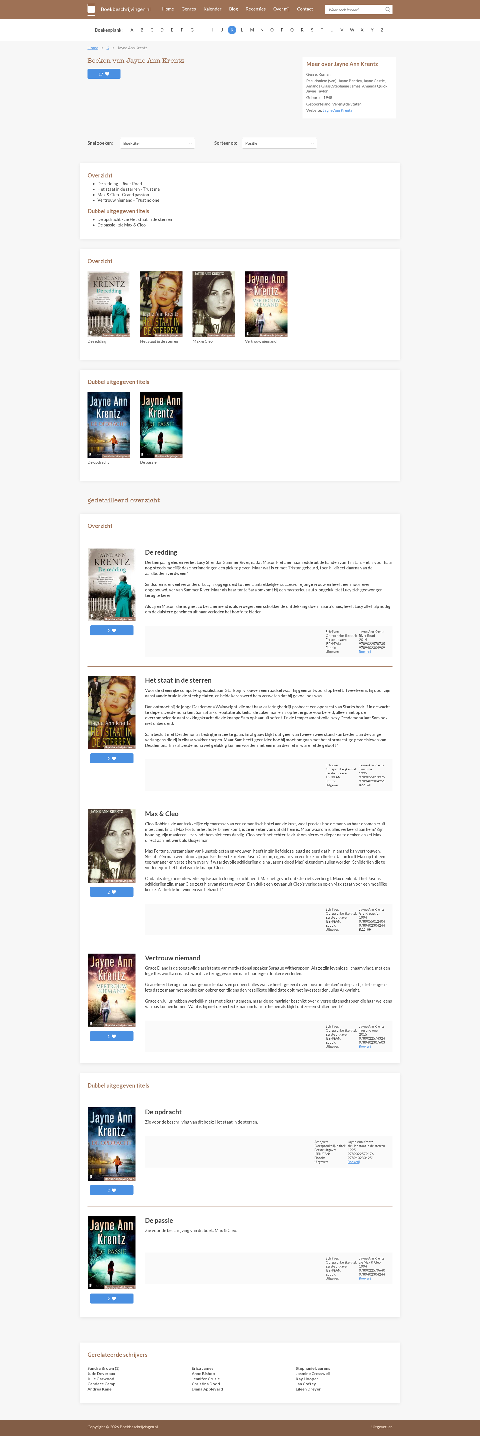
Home (168, 8)
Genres (189, 8)
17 (101, 73)
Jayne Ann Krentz (337, 110)
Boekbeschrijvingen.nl (125, 9)
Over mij (281, 8)
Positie (251, 143)
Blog (233, 8)
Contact (305, 8)
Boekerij (365, 652)
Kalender (213, 8)
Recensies (256, 8)
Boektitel (131, 143)
